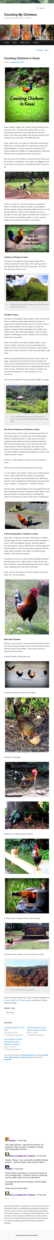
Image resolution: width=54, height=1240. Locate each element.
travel (6, 1057)
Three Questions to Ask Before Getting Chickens (36, 1028)
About (15, 42)
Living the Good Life (28, 1055)
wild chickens (14, 1057)
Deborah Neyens (27, 1057)
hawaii (46, 1055)
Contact (35, 42)
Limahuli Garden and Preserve (15, 1000)
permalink (7, 1059)
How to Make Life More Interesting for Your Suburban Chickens (13, 1041)
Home (7, 42)
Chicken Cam (25, 42)
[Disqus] (27, 1100)
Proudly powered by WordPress (27, 1235)
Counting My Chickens (20, 14)
